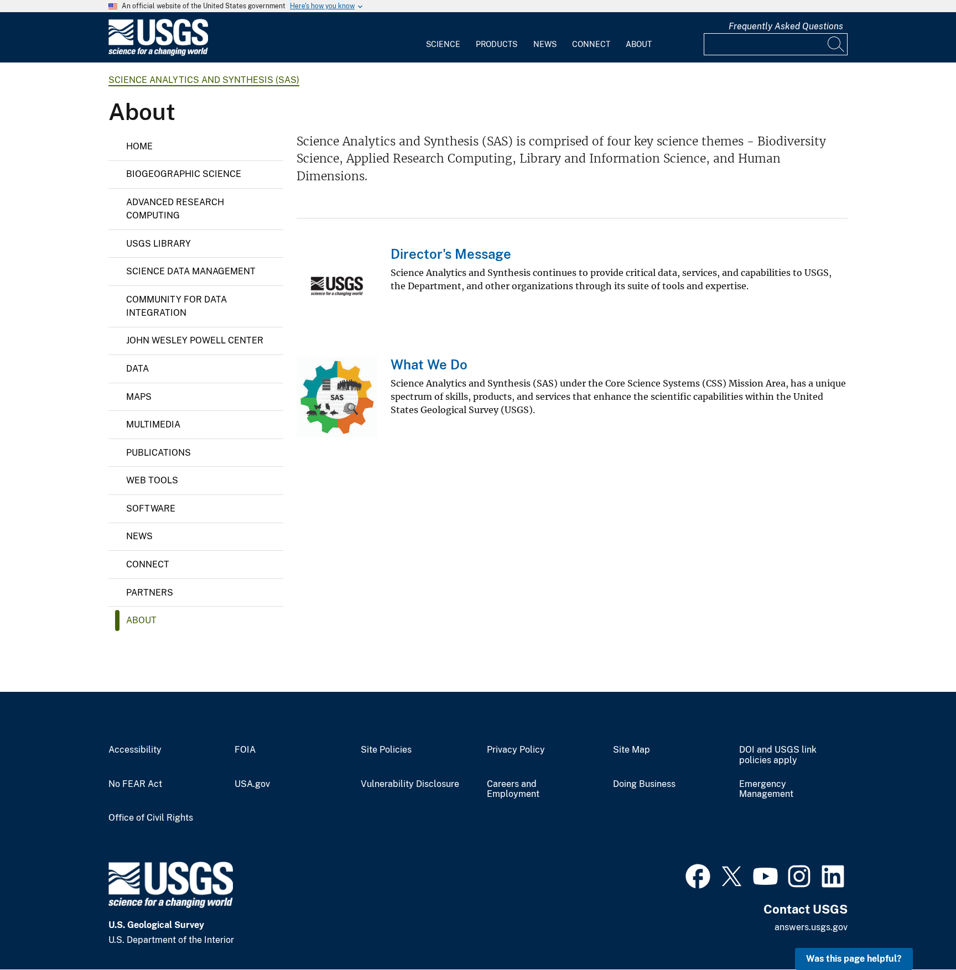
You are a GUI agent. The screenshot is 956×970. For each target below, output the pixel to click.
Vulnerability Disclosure (410, 784)
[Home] (158, 53)
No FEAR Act (135, 784)
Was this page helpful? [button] (854, 958)
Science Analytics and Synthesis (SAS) (203, 80)
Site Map (631, 750)
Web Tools (152, 480)
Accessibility (135, 750)
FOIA (245, 750)
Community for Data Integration (176, 306)
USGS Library (158, 243)
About (639, 44)
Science (443, 44)
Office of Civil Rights (150, 818)
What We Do (429, 364)
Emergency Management (766, 789)
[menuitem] (443, 37)
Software (150, 508)
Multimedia (153, 424)
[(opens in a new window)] (698, 875)
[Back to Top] (916, 930)
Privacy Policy (516, 750)
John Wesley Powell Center (194, 340)
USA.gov (252, 784)
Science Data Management (191, 271)
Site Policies (386, 750)
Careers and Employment (513, 789)
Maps (139, 397)
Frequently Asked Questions (786, 26)
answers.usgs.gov (811, 927)
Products (496, 44)
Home (139, 146)
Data (137, 368)
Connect (591, 44)
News (545, 44)
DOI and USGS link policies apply (778, 755)
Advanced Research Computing (175, 209)
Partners (149, 592)
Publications (158, 452)
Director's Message (451, 254)
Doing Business (644, 784)
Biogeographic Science (183, 174)
